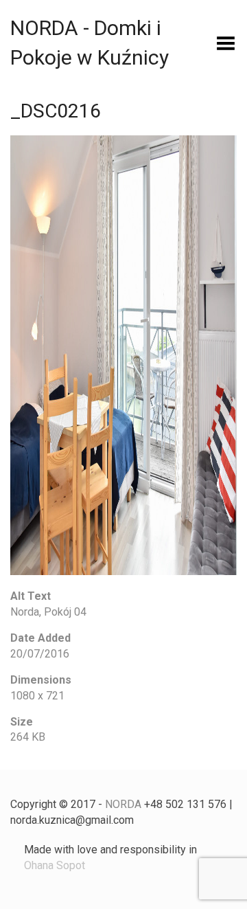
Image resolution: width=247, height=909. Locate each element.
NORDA (123, 804)
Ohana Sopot (54, 865)
